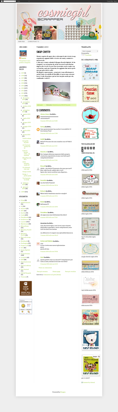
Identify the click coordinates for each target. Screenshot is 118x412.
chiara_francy (45, 114)
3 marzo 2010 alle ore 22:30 (49, 174)
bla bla (23, 213)
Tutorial (23, 277)
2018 (22, 75)
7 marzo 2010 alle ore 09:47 (49, 235)
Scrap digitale (25, 250)
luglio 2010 (26, 118)
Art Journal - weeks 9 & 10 (27, 146)
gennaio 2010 (25, 187)
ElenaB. (42, 166)
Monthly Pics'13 (26, 230)
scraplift (24, 257)
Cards (23, 215)
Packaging (24, 243)
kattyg (42, 126)
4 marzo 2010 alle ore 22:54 (49, 207)
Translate (88, 55)
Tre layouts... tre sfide (27, 179)
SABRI (42, 139)
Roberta (43, 191)
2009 (23, 192)
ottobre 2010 (27, 106)
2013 (22, 88)
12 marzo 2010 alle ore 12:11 (49, 264)
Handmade (24, 217)
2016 (22, 80)
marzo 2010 (26, 134)
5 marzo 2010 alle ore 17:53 (48, 217)
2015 (22, 83)
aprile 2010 (26, 130)
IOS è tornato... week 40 (26, 163)
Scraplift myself (26, 141)
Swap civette (27, 171)
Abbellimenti (56, 105)
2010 (23, 96)
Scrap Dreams (25, 253)
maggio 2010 (27, 126)
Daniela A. (43, 152)
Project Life (24, 245)
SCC (22, 248)
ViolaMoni (44, 212)
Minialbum (25, 226)
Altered (23, 208)
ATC (22, 210)
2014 (23, 85)
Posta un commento (45, 268)
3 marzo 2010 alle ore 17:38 (49, 133)
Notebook (24, 241)
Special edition (26, 265)
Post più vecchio (70, 271)
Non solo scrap (25, 237)
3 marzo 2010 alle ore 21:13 (48, 146)
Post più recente (42, 271)
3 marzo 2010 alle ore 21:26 (48, 160)
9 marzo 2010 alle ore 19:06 (49, 251)
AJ (22, 206)
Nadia (42, 202)
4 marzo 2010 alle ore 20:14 (49, 185)
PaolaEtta (43, 180)
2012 (22, 90)
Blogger (62, 392)
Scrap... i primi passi (27, 175)
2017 (22, 78)
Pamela (23, 58)
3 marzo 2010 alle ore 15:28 (48, 121)
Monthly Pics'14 (24, 234)
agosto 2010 (26, 114)
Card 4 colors (27, 138)
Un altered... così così (26, 168)
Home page (21, 41)
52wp (22, 200)
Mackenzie (24, 224)
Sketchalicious (26, 262)
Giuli (42, 257)
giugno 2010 (27, 122)
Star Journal (25, 269)
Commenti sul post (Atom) (52, 274)
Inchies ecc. (25, 219)
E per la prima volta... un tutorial (26, 153)
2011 (22, 93)
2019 (22, 73)
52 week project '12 (33, 41)
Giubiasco (22, 300)
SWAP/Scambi (65, 105)
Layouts (23, 222)
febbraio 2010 (25, 183)
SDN (22, 259)
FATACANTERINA (46, 241)
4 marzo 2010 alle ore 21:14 (49, 196)
